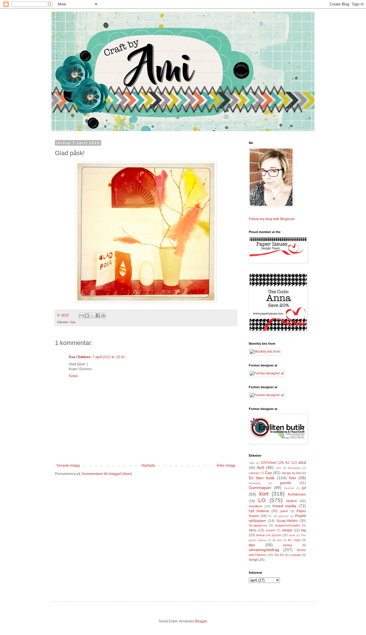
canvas (254, 473)
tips (252, 545)
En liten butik (261, 478)
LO (262, 500)
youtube (295, 555)
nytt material (259, 511)
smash (270, 530)
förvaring (254, 483)
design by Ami (291, 473)
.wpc (252, 462)
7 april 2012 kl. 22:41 (108, 357)
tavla (292, 535)
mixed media (284, 506)
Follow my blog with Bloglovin (272, 219)
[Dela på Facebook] (98, 315)
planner (284, 516)
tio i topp (294, 540)
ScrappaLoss (258, 525)
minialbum (255, 506)
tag (303, 530)
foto (72, 322)
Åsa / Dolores (80, 357)
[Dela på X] (92, 315)
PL (270, 516)
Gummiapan (260, 487)
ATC (278, 468)
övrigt (253, 560)
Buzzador (294, 468)
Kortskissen (297, 494)
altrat (302, 463)
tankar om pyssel (268, 535)
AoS (260, 467)
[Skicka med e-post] (81, 315)
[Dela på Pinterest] (103, 315)
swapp (287, 530)
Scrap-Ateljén (287, 521)
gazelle (285, 483)
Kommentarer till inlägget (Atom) (107, 474)
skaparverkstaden (287, 525)
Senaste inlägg (68, 466)
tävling (287, 545)
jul (304, 487)
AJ (287, 463)
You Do (279, 555)
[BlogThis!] (87, 315)
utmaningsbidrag (264, 549)
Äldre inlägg (225, 466)
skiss (252, 530)
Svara (73, 376)
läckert (291, 501)
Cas (268, 472)
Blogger (201, 621)
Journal (289, 488)
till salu (277, 540)
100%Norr (269, 463)
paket (284, 511)
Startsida (148, 466)
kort (263, 494)
